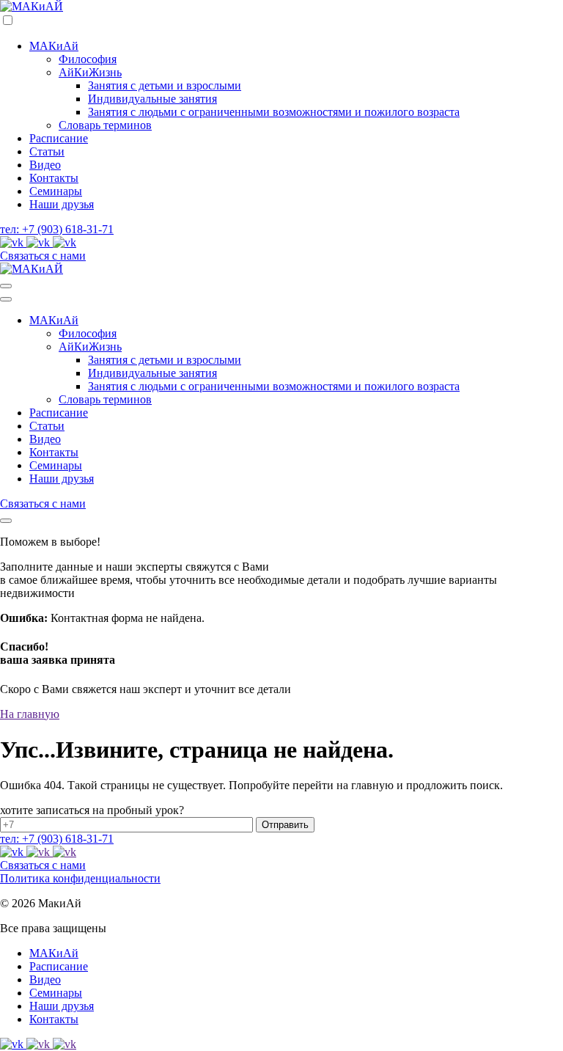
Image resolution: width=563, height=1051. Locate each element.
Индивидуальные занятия (152, 98)
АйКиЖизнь (90, 72)
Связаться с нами (43, 255)
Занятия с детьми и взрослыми (164, 85)
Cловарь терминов (105, 125)
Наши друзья (61, 204)
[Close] (6, 521)
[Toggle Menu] (6, 286)
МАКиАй (53, 46)
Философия (88, 59)
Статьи (47, 151)
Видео (45, 164)
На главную (29, 714)
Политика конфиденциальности (80, 878)
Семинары (55, 191)
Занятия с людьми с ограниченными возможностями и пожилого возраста (274, 112)
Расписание (58, 138)
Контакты (53, 178)
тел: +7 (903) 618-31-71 (57, 229)
